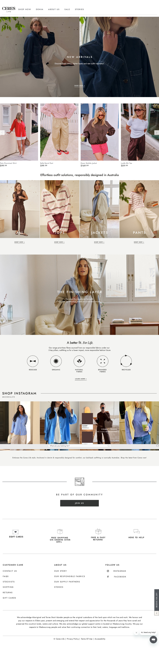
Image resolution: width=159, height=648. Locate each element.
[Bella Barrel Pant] (59, 132)
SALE (67, 9)
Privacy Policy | (73, 639)
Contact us (10, 571)
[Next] (156, 132)
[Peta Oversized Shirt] (19, 132)
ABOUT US (53, 9)
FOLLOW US (112, 564)
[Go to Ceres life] (8, 11)
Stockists (9, 582)
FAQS (6, 576)
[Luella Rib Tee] (140, 132)
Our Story (60, 571)
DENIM (39, 9)
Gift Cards (9, 598)
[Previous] (2, 132)
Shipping (8, 587)
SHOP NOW (24, 9)
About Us (60, 564)
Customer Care (13, 564)
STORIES (79, 9)
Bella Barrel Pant (46, 163)
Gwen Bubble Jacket (89, 163)
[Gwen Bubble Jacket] (100, 132)
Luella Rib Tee (126, 163)
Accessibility (100, 639)
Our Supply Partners (67, 582)
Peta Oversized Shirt (8, 163)
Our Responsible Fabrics (69, 576)
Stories (58, 587)
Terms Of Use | (87, 639)
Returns (8, 592)
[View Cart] (157, 445)
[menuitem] (27, 9)
